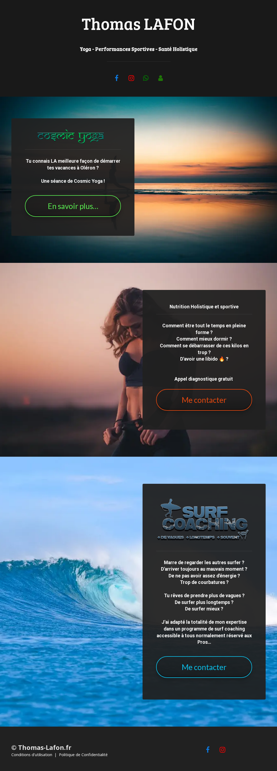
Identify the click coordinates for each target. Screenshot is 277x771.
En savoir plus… (73, 206)
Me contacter (204, 399)
